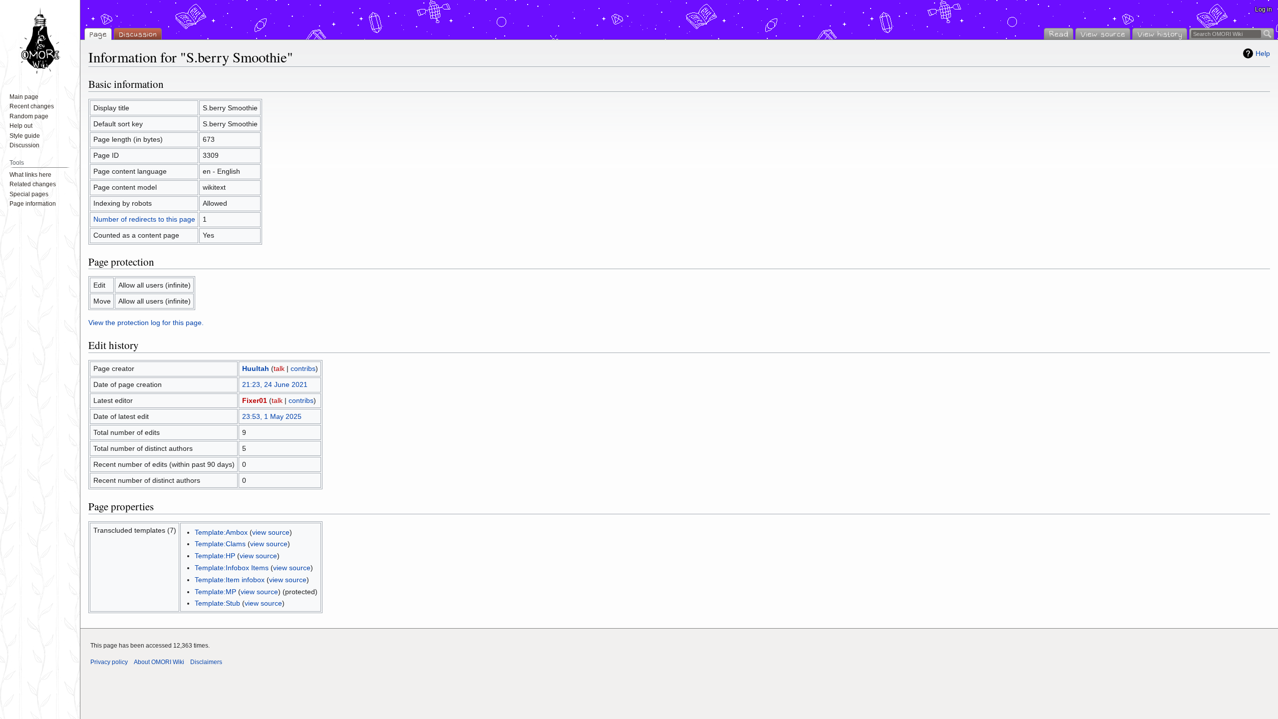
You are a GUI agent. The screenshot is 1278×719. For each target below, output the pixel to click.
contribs (303, 368)
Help (1263, 53)
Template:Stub (217, 603)
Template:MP (215, 592)
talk (279, 368)
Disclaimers (206, 662)
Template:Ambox (221, 532)
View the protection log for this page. (146, 323)
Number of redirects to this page (144, 219)
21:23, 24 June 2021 (275, 384)
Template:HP (215, 556)
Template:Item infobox (230, 580)
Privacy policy (109, 662)
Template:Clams (220, 544)
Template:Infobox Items (232, 568)
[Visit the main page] (40, 40)
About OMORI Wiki (159, 662)
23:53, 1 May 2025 (272, 416)
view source (271, 532)
